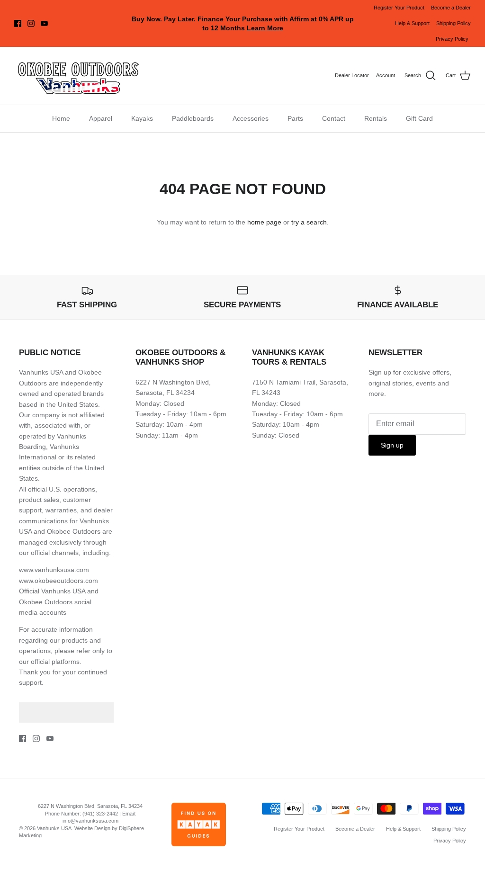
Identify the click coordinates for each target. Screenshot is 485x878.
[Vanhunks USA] (78, 75)
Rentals (375, 118)
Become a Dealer (451, 7)
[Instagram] (31, 23)
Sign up (392, 445)
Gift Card (419, 118)
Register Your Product (399, 7)
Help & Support (412, 23)
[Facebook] (17, 23)
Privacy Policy (452, 39)
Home (61, 118)
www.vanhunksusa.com (54, 569)
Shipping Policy (453, 23)
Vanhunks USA (54, 828)
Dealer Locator (352, 75)
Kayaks (142, 118)
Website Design (92, 828)
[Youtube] (44, 23)
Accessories (251, 118)
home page (264, 222)
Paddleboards (193, 118)
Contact (333, 118)
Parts (295, 118)
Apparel (100, 118)
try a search (309, 222)
